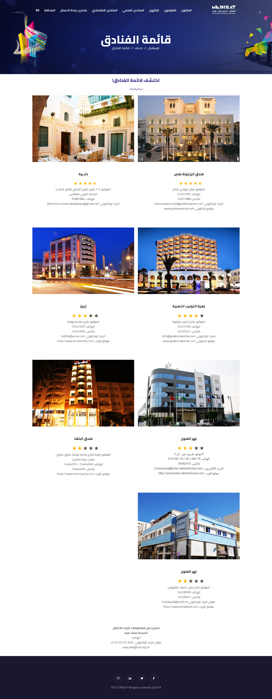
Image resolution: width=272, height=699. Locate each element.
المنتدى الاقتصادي (104, 10)
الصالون (186, 10)
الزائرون (154, 10)
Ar (37, 10)
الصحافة (49, 10)
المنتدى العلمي (133, 10)
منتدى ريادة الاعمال (73, 10)
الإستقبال (153, 48)
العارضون (170, 10)
